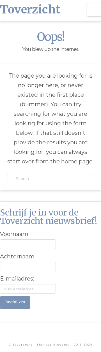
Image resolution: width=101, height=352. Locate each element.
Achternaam (17, 256)
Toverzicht (30, 9)
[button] (94, 9)
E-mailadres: (17, 278)
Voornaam (14, 234)
